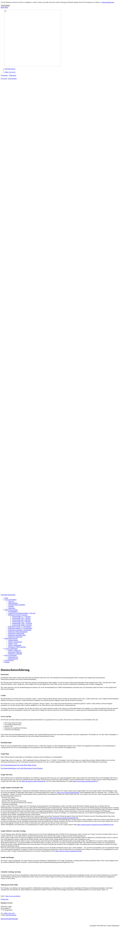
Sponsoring (11, 608)
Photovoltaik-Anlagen (11, 610)
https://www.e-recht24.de (13, 896)
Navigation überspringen (8, 595)
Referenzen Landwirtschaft (16, 633)
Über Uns (11, 601)
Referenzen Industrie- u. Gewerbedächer (20, 628)
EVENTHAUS (9, 660)
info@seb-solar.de (9, 69)
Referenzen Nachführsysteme (17, 635)
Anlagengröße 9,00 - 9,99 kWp (21, 621)
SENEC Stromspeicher (15, 642)
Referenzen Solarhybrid (15, 637)
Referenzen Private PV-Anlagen (17, 615)
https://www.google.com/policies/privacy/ (85, 781)
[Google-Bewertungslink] (12, 78)
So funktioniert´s (13, 611)
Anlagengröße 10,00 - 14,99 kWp (22, 623)
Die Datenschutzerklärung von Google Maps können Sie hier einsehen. (22, 768)
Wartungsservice (13, 657)
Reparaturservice (13, 659)
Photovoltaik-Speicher (11, 638)
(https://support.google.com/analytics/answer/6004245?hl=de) (95, 824)
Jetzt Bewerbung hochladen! (16, 604)
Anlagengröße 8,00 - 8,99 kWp (21, 620)
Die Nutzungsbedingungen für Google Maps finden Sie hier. (18, 765)
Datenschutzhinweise (108, 2)
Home (6, 598)
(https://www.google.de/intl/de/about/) (68, 792)
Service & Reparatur (10, 655)
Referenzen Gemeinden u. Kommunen (19, 630)
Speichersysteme (13, 640)
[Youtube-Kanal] (3, 78)
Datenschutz (15, 918)
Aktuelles (11, 606)
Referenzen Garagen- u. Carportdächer (19, 626)
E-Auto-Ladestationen (11, 648)
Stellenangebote (13, 603)
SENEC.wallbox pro (14, 650)
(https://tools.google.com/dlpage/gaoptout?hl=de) (63, 818)
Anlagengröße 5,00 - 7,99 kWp (21, 618)
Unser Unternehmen (10, 599)
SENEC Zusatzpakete (14, 645)
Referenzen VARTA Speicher (17, 647)
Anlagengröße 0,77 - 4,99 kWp (21, 616)
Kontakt (6, 662)
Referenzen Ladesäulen (15, 653)
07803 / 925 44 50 (9, 72)
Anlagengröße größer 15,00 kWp (22, 625)
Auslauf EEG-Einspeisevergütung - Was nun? (21, 613)
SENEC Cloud (12, 643)
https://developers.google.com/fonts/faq (33, 781)
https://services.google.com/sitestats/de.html (68, 851)
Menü (2, 7)
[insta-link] (12, 75)
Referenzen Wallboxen (15, 652)
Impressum (4, 918)
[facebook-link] (4, 75)
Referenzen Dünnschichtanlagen (17, 631)
